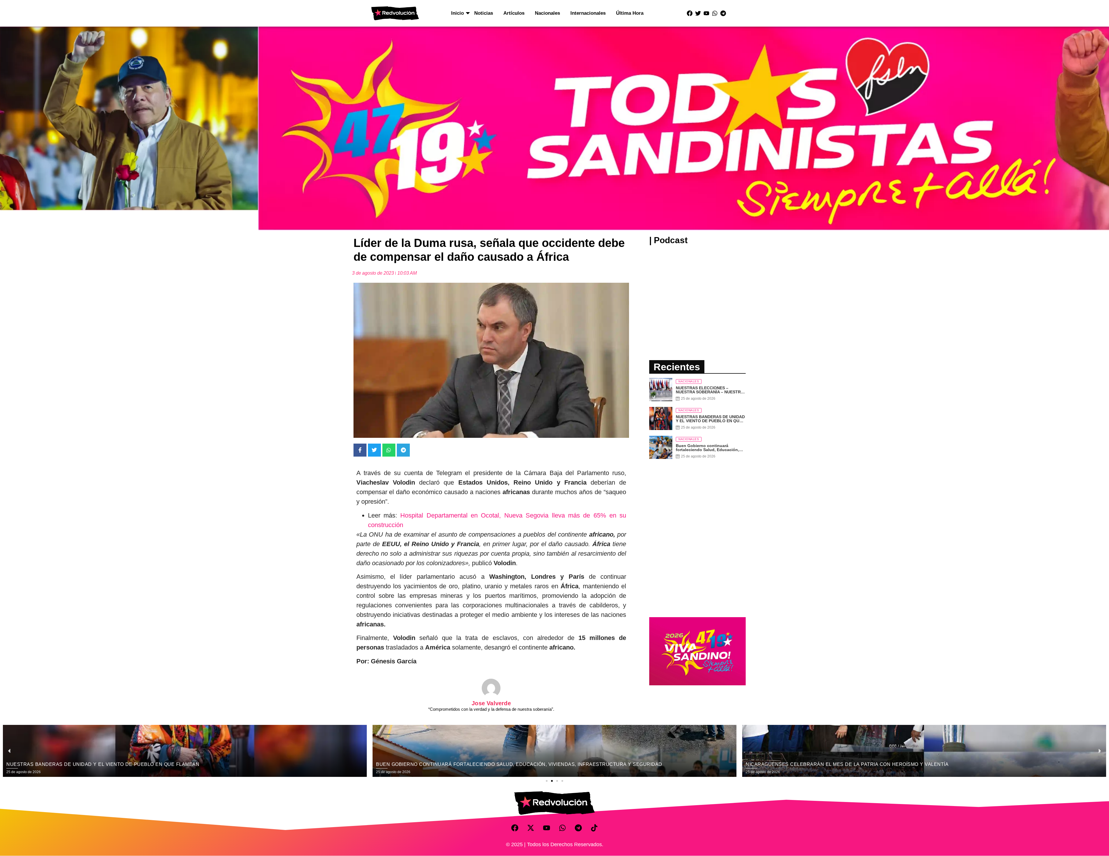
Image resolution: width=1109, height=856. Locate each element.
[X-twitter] (531, 827)
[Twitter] (698, 13)
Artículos (513, 13)
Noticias (483, 13)
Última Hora (629, 13)
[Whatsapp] (714, 13)
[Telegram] (723, 13)
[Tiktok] (594, 827)
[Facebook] (689, 13)
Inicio (457, 13)
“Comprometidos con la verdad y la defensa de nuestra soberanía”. (491, 709)
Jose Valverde (491, 703)
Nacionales (547, 13)
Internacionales (588, 13)
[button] (547, 781)
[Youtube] (706, 13)
